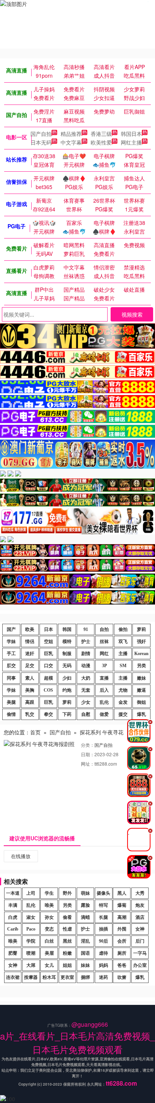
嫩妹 (141, 678)
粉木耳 (49, 977)
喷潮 (30, 953)
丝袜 (104, 641)
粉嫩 (67, 953)
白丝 (49, 941)
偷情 (11, 714)
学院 (30, 941)
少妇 (66, 678)
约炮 (66, 690)
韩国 (66, 629)
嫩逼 (141, 690)
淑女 (30, 917)
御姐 (141, 702)
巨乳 (48, 653)
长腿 (103, 917)
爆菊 (121, 905)
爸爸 (121, 965)
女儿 (49, 965)
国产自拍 (41, 133)
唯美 (49, 905)
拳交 (48, 714)
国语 (85, 953)
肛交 (11, 665)
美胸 (29, 690)
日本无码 (41, 142)
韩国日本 (131, 133)
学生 (49, 893)
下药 (66, 714)
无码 (66, 665)
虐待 (103, 953)
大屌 (30, 965)
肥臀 (12, 953)
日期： (87, 754)
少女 (85, 702)
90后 (103, 941)
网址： (87, 763)
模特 (66, 641)
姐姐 (67, 965)
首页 (35, 732)
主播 (123, 653)
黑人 (121, 893)
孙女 (49, 917)
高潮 (121, 917)
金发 (123, 702)
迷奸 (29, 653)
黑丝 (67, 941)
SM (123, 665)
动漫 (85, 665)
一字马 (140, 953)
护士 (85, 641)
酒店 (139, 917)
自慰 (85, 714)
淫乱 (85, 941)
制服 (66, 653)
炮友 (139, 905)
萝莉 (141, 629)
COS (48, 690)
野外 (67, 893)
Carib (12, 929)
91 (86, 629)
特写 (103, 905)
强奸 (141, 641)
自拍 (104, 629)
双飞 (123, 641)
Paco (30, 929)
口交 (48, 665)
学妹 (11, 641)
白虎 (12, 917)
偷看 (67, 917)
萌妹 (85, 893)
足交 (29, 665)
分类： (87, 744)
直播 (104, 678)
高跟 (29, 702)
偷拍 (123, 629)
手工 (11, 653)
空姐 (48, 641)
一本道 (13, 893)
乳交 (29, 714)
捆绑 (85, 977)
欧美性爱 (101, 142)
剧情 (85, 653)
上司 (30, 893)
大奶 (85, 678)
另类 (141, 665)
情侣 (29, 641)
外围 (121, 929)
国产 (11, 629)
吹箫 (121, 977)
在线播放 (20, 856)
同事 (11, 678)
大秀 (139, 893)
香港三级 (101, 133)
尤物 (123, 690)
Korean (141, 653)
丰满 (12, 905)
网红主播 (131, 142)
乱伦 (104, 702)
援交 (123, 714)
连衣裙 (13, 977)
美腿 (11, 702)
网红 (104, 653)
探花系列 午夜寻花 (101, 732)
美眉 (49, 953)
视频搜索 (132, 314)
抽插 (103, 929)
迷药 (103, 977)
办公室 (140, 965)
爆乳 (141, 714)
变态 (49, 929)
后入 (104, 690)
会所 (121, 941)
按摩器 (31, 977)
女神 (139, 929)
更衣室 (67, 977)
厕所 (121, 953)
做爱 (104, 714)
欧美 (29, 629)
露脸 (85, 905)
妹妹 (85, 965)
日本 (48, 629)
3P (104, 665)
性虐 (67, 929)
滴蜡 (85, 917)
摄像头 (103, 893)
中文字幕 (71, 142)
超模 (48, 678)
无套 (85, 690)
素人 (29, 678)
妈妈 (103, 965)
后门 (139, 941)
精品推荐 (71, 133)
